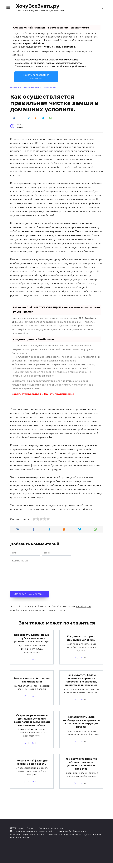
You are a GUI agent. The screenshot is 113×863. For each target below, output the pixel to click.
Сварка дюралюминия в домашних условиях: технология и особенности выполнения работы (32, 720)
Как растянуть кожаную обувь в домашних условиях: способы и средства (81, 763)
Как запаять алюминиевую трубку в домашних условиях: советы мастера (31, 638)
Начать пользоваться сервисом (36, 77)
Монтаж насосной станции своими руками (32, 680)
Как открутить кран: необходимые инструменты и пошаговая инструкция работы (81, 722)
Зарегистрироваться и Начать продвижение (43, 393)
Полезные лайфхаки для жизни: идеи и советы (31, 762)
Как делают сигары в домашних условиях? (81, 638)
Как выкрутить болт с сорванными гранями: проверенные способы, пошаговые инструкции (81, 680)
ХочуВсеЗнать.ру (37, 6)
